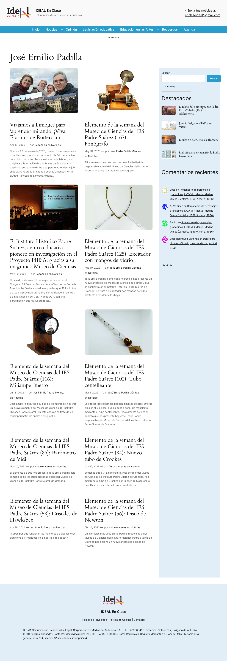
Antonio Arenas (43, 466)
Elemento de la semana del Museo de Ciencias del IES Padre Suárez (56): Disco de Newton (115, 510)
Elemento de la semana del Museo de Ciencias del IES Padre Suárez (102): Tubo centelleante (114, 375)
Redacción (41, 144)
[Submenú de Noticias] (62, 29)
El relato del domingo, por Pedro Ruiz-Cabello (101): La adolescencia (199, 110)
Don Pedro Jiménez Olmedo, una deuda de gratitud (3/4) (193, 243)
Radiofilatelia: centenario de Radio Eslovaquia (199, 154)
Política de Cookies (120, 619)
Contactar (139, 619)
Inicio (36, 29)
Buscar (166, 72)
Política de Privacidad (94, 619)
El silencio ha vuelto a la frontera (198, 140)
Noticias (56, 144)
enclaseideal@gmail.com (202, 15)
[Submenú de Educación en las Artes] (158, 29)
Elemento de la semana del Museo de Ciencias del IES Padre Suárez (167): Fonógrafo (114, 134)
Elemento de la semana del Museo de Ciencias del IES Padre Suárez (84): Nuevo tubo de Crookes (114, 449)
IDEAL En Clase (48, 10)
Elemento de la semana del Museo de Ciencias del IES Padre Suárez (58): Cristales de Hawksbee (43, 510)
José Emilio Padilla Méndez (125, 151)
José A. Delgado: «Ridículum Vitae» (196, 125)
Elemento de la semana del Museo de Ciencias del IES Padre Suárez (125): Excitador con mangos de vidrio (118, 251)
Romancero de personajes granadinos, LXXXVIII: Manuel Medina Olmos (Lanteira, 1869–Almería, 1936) (192, 194)
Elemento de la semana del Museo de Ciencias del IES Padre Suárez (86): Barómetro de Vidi (43, 449)
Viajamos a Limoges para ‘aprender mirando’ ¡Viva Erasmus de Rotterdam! (37, 131)
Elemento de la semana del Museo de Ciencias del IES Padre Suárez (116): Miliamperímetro (39, 375)
